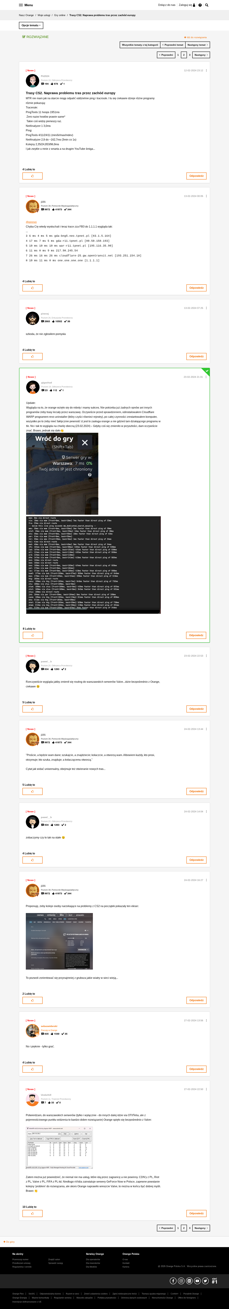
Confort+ (175, 1294)
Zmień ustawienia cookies (96, 1294)
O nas (125, 1259)
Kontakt (126, 1263)
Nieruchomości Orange (162, 1298)
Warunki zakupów (84, 1298)
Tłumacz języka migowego (154, 1294)
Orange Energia (19, 1298)
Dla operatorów (93, 1259)
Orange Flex (18, 1294)
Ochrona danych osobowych (134, 1298)
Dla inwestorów (93, 1263)
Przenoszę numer (20, 1259)
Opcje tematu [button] (30, 25)
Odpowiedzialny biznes (50, 1294)
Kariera (126, 1267)
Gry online (59, 15)
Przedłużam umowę (21, 1263)
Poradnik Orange (191, 1294)
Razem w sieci (72, 1294)
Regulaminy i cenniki (22, 1267)
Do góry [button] (10, 1241)
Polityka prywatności (107, 1298)
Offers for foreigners (187, 1298)
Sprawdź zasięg (55, 1263)
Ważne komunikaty (40, 1298)
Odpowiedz (196, 175)
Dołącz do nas (166, 5)
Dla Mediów (91, 1267)
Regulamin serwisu (63, 1298)
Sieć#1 (31, 1294)
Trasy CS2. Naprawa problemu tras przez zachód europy (70, 93)
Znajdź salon (54, 1259)
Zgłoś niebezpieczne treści (124, 1294)
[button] (206, 70)
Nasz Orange (26, 15)
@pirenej (31, 222)
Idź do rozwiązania (197, 37)
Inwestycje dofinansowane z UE (26, 1302)
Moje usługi (44, 15)
